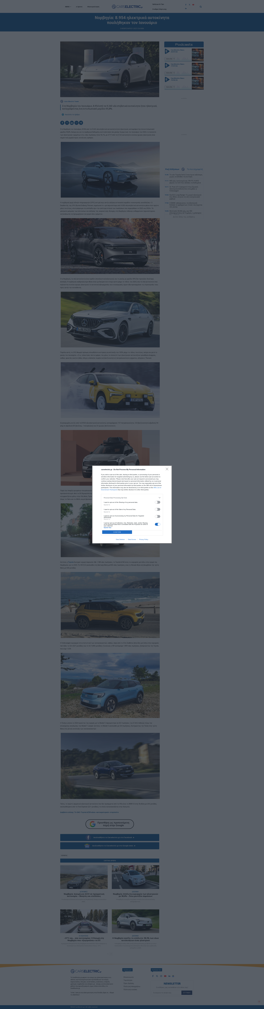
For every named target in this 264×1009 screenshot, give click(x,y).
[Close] (168, 470)
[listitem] (132, 498)
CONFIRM (117, 532)
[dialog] (132, 504)
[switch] (157, 502)
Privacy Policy (143, 539)
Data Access (132, 539)
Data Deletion (120, 539)
